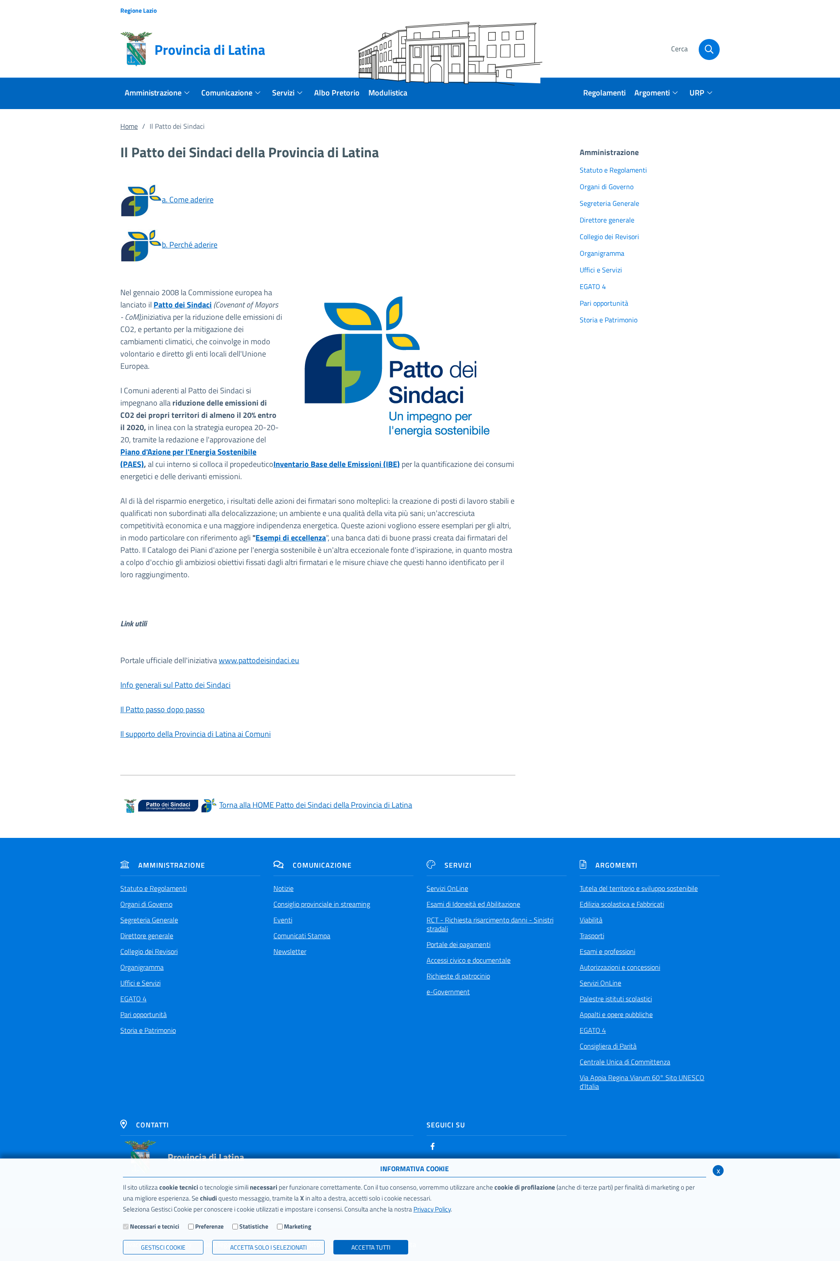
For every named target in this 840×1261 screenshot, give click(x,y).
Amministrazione (171, 865)
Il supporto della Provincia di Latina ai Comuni (195, 734)
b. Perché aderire (189, 245)
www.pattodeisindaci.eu (259, 660)
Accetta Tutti (370, 1247)
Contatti (152, 1125)
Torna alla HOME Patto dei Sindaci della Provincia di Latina (315, 805)
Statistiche (253, 1226)
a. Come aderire (188, 199)
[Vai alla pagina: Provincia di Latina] (140, 1157)
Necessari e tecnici (154, 1226)
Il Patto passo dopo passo (162, 709)
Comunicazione (322, 865)
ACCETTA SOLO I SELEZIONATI (268, 1247)
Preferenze (209, 1226)
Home (129, 126)
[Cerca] (709, 49)
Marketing (297, 1226)
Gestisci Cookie (163, 1247)
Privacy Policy (432, 1209)
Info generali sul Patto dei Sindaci (175, 685)
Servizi (458, 865)
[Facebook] (432, 1146)
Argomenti (616, 865)
